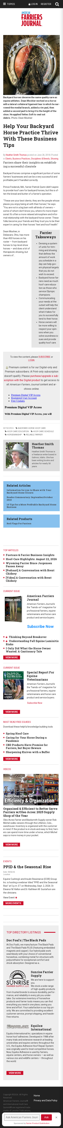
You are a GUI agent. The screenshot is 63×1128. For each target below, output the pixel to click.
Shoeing (54, 158)
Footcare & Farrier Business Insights (30, 555)
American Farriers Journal (40, 597)
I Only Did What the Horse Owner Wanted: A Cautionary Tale (28, 650)
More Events (13, 903)
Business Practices (21, 158)
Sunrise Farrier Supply (42, 974)
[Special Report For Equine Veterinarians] (13, 685)
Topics (11, 4)
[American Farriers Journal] (13, 609)
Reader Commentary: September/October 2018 (30, 498)
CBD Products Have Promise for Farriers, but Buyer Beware (27, 746)
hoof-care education (18, 431)
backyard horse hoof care (32, 428)
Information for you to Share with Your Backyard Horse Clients (29, 491)
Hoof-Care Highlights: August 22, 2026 (31, 559)
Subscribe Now (34, 703)
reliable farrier (34, 435)
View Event (9, 897)
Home (37, 1095)
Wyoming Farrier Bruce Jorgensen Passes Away (29, 564)
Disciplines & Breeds (40, 158)
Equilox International (41, 1027)
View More (11, 657)
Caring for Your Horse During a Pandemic (26, 739)
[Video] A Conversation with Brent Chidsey (29, 579)
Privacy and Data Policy (45, 1100)
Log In (34, 4)
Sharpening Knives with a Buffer (28, 752)
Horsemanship (14, 435)
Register (46, 4)
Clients (8, 158)
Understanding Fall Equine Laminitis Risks (32, 642)
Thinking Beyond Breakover (28, 637)
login (31, 360)
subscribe (44, 357)
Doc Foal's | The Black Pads (26, 940)
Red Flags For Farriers (19, 523)
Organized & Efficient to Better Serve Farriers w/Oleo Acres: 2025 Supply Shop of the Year (30, 812)
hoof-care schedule (43, 431)
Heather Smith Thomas (16, 155)
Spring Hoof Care (17, 733)
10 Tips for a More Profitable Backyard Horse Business (31, 506)
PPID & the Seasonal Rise (27, 866)
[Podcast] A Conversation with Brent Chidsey (30, 572)
